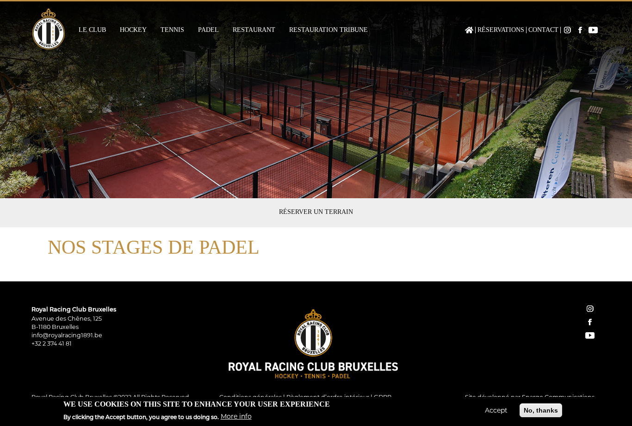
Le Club (92, 30)
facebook (590, 322)
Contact (543, 30)
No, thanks (541, 410)
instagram (590, 308)
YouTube (593, 30)
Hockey (133, 30)
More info (236, 416)
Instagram (567, 30)
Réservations (500, 30)
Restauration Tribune (328, 30)
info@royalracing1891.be (66, 335)
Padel (208, 30)
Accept (496, 410)
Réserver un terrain (316, 211)
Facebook (580, 30)
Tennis (172, 30)
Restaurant (254, 30)
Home (469, 30)
